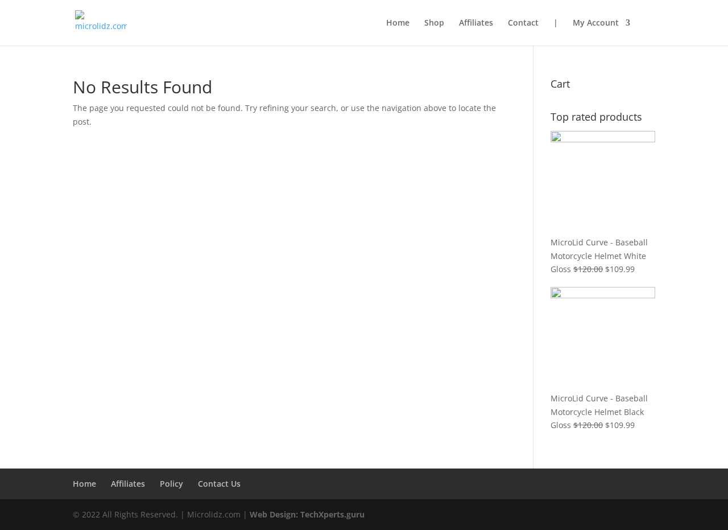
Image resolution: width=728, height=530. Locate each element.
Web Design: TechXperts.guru (307, 514)
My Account (596, 23)
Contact (523, 23)
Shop (434, 23)
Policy (171, 483)
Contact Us (219, 483)
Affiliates (476, 23)
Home (398, 23)
